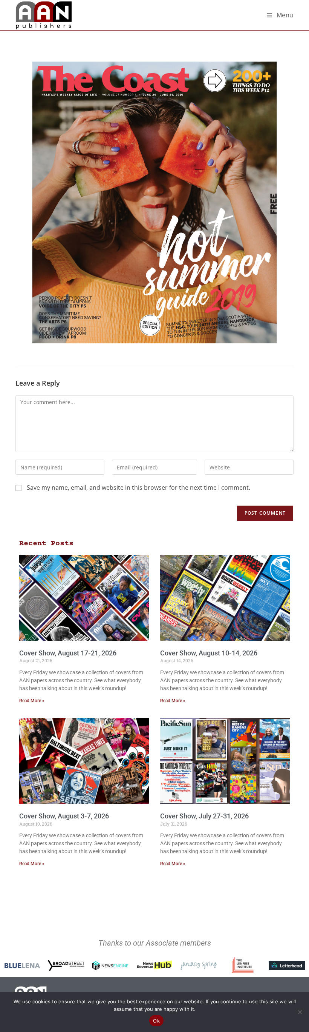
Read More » (31, 700)
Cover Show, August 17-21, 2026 (67, 653)
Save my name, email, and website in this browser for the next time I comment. (138, 487)
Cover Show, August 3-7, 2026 (64, 816)
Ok (156, 1021)
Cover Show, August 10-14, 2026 (208, 653)
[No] (299, 1012)
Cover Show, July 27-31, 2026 (204, 816)
